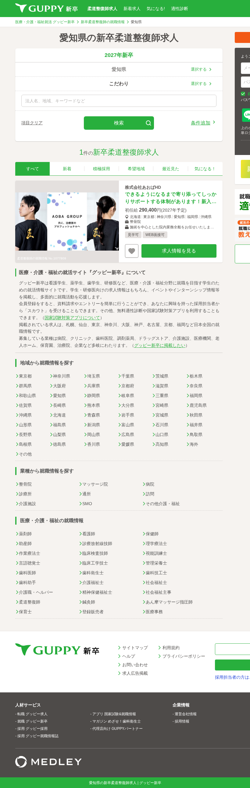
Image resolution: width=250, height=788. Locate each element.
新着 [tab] (67, 168)
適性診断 (179, 8)
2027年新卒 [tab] (119, 55)
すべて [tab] (32, 168)
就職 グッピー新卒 (32, 721)
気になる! (156, 8)
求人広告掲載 (135, 673)
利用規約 (171, 647)
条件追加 (200, 122)
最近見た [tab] (170, 168)
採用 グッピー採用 (32, 728)
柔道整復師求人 (102, 8)
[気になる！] (131, 251)
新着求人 (132, 8)
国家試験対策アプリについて (72, 317)
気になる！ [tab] (205, 168)
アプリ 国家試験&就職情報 (114, 714)
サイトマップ (135, 647)
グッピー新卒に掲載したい (159, 345)
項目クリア (32, 122)
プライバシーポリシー (183, 656)
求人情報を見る (179, 250)
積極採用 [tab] (101, 168)
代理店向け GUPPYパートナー (117, 728)
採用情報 (182, 721)
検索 (119, 122)
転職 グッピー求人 (32, 714)
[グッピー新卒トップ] (46, 8)
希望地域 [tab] (136, 168)
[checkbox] (243, 94)
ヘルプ (128, 656)
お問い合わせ (135, 664)
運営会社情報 (186, 714)
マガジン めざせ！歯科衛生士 (116, 721)
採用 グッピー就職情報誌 (38, 736)
